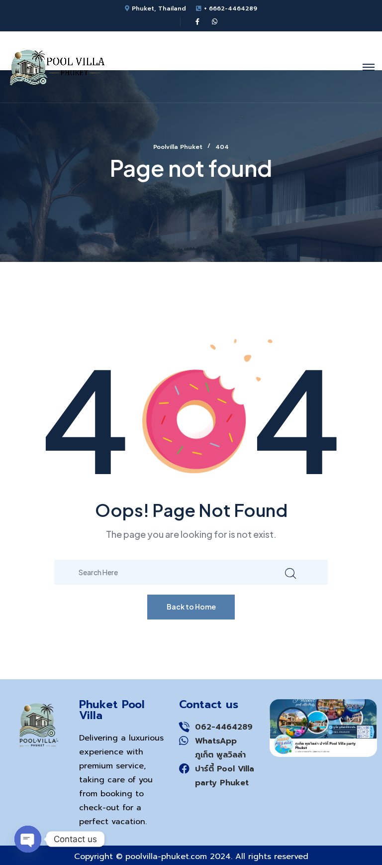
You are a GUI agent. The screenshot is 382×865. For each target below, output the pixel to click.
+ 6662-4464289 (230, 8)
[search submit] (290, 572)
